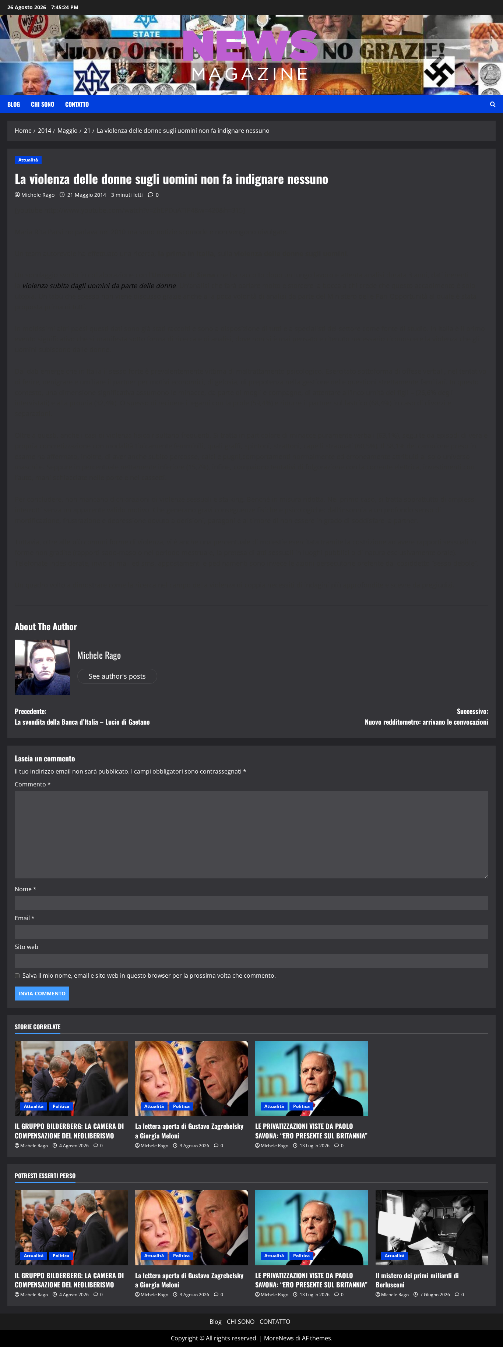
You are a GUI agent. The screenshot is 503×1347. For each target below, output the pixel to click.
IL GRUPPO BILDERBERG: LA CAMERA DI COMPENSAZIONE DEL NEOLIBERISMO (69, 1130)
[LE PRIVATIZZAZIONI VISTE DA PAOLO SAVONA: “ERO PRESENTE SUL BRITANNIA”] (311, 1078)
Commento (33, 784)
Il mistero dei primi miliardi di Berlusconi (417, 1279)
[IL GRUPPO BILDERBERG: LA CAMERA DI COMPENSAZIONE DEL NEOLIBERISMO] (71, 1078)
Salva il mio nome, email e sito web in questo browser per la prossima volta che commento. (149, 975)
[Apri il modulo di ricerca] (493, 104)
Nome (25, 889)
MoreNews (279, 1338)
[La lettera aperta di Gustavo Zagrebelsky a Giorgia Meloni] (191, 1078)
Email (25, 918)
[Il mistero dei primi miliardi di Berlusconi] (432, 1227)
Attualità (28, 160)
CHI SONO (42, 104)
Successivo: (426, 716)
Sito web (26, 947)
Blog (13, 104)
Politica (61, 1106)
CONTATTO (77, 104)
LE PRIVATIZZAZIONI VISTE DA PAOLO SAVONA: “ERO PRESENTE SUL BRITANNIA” (311, 1130)
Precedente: (82, 716)
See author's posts (117, 676)
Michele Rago (37, 194)
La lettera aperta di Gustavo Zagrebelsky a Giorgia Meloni (189, 1130)
